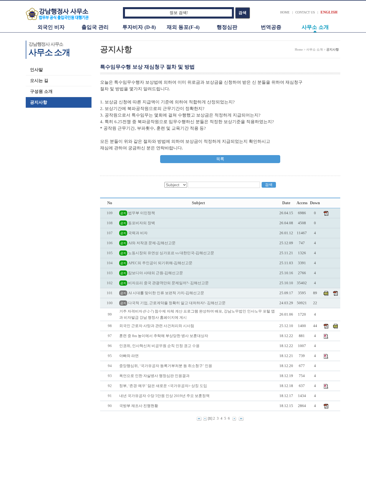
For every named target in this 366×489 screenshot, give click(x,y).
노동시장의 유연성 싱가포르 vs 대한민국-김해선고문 (167, 253)
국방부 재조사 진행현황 (138, 406)
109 (110, 213)
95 (110, 356)
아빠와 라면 (129, 356)
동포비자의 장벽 (137, 223)
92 (110, 386)
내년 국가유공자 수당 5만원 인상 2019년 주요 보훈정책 (164, 396)
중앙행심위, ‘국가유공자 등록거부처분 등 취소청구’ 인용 (165, 366)
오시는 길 (39, 80)
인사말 (36, 69)
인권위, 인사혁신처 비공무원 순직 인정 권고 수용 (159, 346)
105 (110, 253)
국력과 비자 (134, 233)
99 (110, 314)
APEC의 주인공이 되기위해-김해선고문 (156, 263)
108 (110, 223)
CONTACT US (305, 12)
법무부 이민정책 (137, 213)
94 (110, 366)
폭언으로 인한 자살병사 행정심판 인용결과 (154, 376)
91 (110, 396)
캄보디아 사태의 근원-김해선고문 (151, 273)
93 (110, 376)
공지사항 (38, 102)
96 (110, 346)
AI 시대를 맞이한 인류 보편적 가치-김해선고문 (162, 293)
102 (110, 283)
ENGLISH (329, 12)
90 (110, 406)
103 (110, 273)
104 (110, 263)
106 (110, 243)
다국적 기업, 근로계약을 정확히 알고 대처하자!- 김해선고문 (173, 303)
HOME (285, 12)
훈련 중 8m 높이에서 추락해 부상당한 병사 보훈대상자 (163, 336)
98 (110, 326)
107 (110, 233)
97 (110, 336)
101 (110, 293)
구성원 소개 (41, 91)
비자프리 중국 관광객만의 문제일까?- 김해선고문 (164, 283)
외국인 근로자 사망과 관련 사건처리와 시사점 (156, 326)
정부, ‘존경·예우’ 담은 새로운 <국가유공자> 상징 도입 (163, 386)
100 (110, 303)
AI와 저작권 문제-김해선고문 (148, 243)
